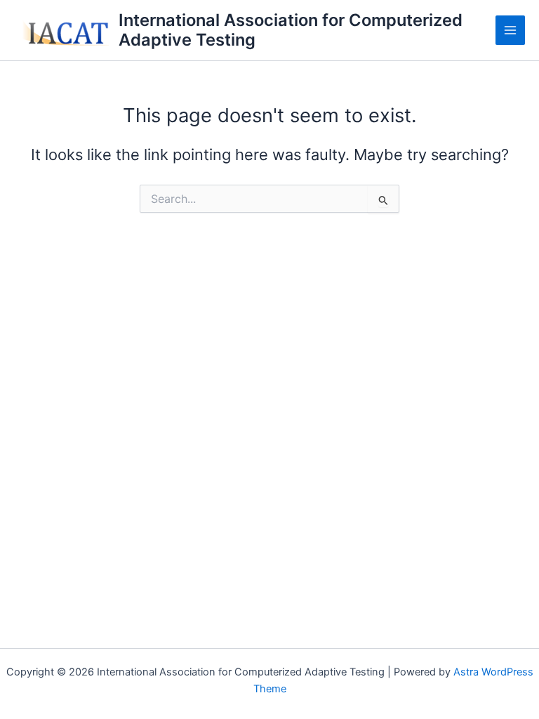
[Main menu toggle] (510, 30)
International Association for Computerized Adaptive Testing (291, 30)
